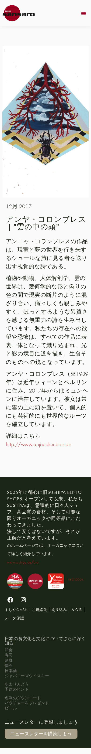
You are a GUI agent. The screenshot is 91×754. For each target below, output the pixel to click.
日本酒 (11, 670)
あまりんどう (17, 684)
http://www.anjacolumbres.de (38, 444)
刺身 (9, 660)
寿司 (9, 655)
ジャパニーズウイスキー (27, 675)
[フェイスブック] (10, 599)
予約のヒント (17, 689)
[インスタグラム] (23, 599)
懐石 (9, 665)
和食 (9, 649)
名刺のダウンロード (23, 697)
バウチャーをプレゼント (27, 703)
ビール (11, 708)
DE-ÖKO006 (75, 579)
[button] (84, 13)
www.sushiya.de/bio (22, 562)
